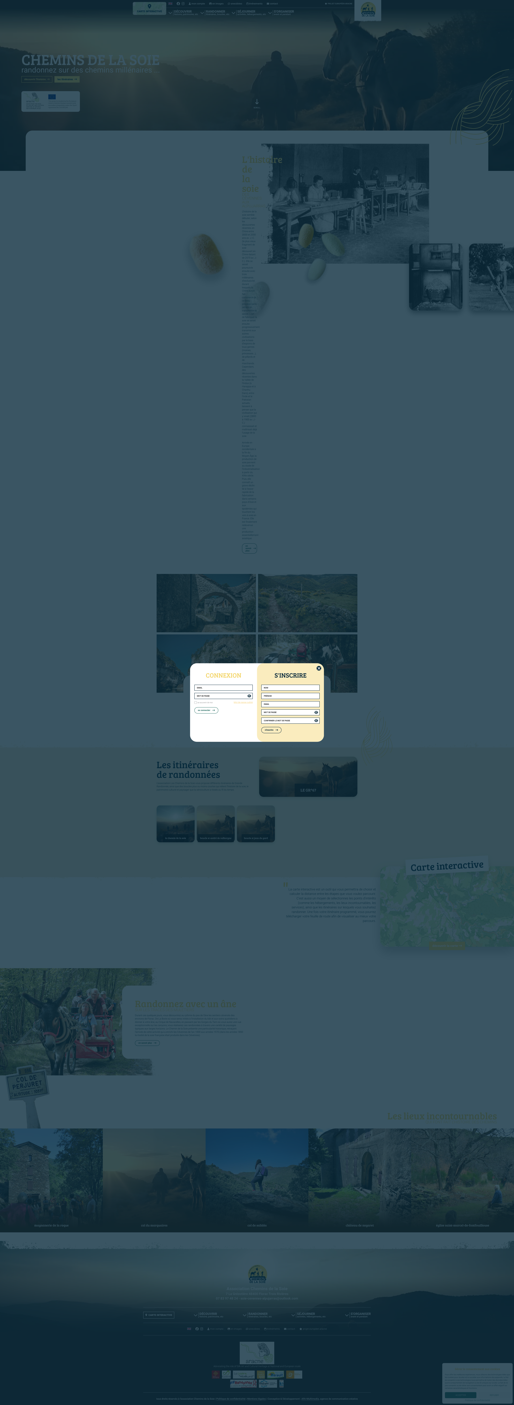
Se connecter (204, 710)
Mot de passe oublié (243, 702)
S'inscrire (269, 730)
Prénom (268, 696)
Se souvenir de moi (205, 702)
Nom (266, 687)
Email (199, 687)
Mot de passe (203, 696)
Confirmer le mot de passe (277, 720)
